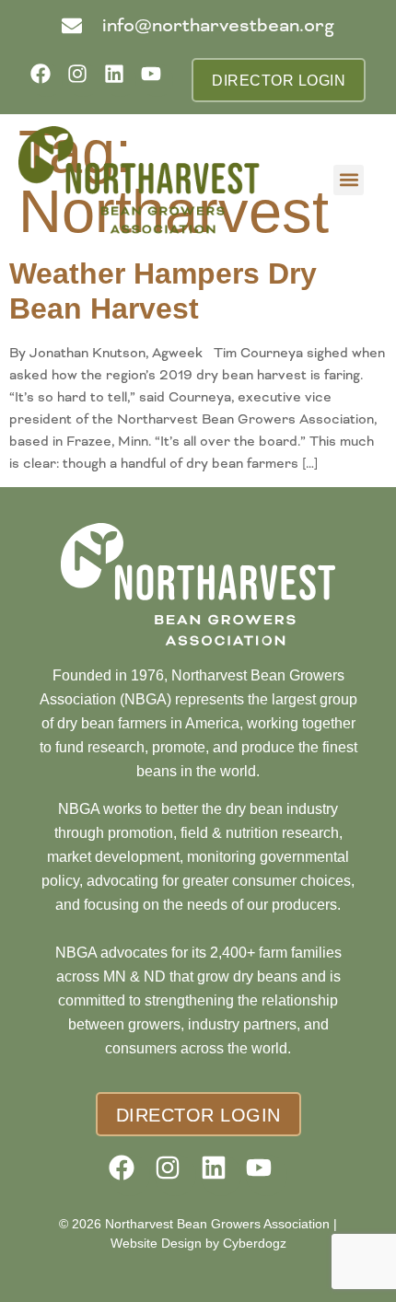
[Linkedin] (120, 80)
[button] (348, 180)
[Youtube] (157, 80)
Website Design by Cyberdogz (198, 1243)
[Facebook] (46, 80)
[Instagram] (83, 80)
